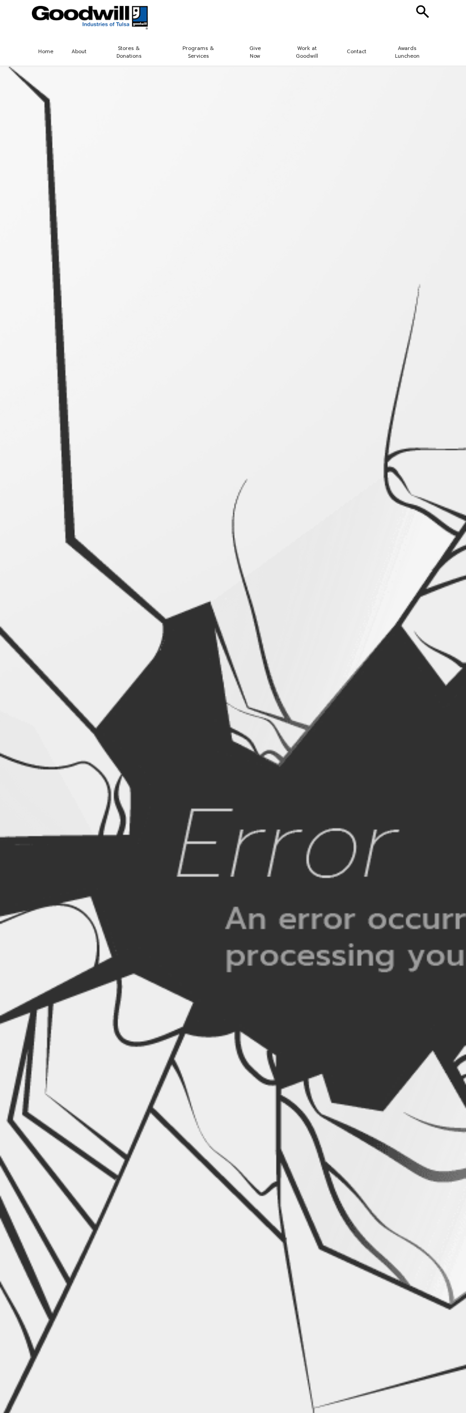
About (78, 51)
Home (45, 51)
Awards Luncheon (407, 52)
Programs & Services (198, 52)
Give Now (255, 52)
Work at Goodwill (307, 52)
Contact (356, 51)
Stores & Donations (129, 52)
